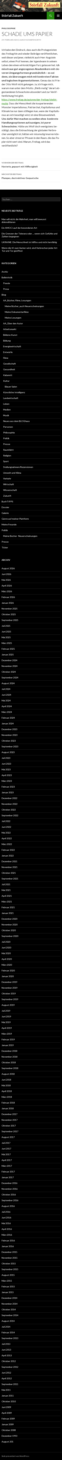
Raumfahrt (8, 449)
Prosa (6, 289)
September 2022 (10, 815)
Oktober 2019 (9, 993)
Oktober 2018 (9, 1062)
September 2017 (10, 1131)
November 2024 (9, 666)
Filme (5, 358)
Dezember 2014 (9, 1298)
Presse (6, 444)
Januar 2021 (8, 913)
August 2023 (8, 752)
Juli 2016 (6, 1211)
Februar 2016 (8, 1240)
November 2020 (9, 924)
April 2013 (7, 1355)
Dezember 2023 (9, 729)
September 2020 (10, 936)
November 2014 (9, 1303)
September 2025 (10, 620)
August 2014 (8, 1321)
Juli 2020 (6, 941)
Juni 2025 (6, 631)
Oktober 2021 (9, 872)
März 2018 (7, 1097)
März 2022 (7, 844)
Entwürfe (8, 352)
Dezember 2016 (9, 1183)
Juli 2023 (6, 758)
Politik (6, 438)
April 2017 (7, 1160)
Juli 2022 (6, 821)
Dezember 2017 (9, 1114)
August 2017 (8, 1137)
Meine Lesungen (13, 317)
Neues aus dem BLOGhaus (16, 421)
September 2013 (10, 1338)
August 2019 (8, 1005)
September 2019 (10, 999)
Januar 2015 (8, 1292)
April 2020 (7, 959)
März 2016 (7, 1234)
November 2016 (9, 1188)
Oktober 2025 (9, 614)
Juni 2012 (6, 1372)
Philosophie (8, 28)
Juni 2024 (6, 694)
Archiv (5, 271)
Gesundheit (9, 369)
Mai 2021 (6, 890)
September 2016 (10, 1200)
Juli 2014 (6, 1326)
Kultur (6, 380)
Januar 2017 (8, 1177)
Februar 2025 (8, 648)
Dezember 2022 (9, 798)
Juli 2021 (6, 884)
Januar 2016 (8, 1246)
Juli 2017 (6, 1142)
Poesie (6, 283)
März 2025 (7, 643)
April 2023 (7, 775)
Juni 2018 (6, 1079)
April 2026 (7, 585)
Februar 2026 (8, 597)
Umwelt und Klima (12, 472)
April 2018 (7, 1091)
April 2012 (7, 1378)
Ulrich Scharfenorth (30, 40)
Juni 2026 (6, 574)
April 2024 (7, 706)
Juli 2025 (6, 625)
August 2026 (8, 568)
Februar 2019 (8, 1039)
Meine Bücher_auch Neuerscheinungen (24, 306)
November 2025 (9, 608)
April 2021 (7, 895)
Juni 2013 (6, 1349)
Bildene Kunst (10, 335)
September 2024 (10, 677)
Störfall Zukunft (12, 15)
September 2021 (10, 878)
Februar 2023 (8, 786)
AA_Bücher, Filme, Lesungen (17, 300)
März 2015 (7, 1280)
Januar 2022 (8, 855)
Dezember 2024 (9, 660)
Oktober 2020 (9, 930)
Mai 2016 (6, 1223)
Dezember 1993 (9, 1435)
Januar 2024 (8, 723)
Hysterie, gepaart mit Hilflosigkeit (20, 164)
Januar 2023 (8, 792)
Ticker (5, 547)
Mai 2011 (6, 1390)
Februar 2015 (8, 1286)
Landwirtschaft (10, 398)
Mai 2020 (6, 953)
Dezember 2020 (9, 918)
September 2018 (10, 1068)
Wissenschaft (10, 490)
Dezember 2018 (9, 1051)
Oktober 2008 (9, 1430)
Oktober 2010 (9, 1401)
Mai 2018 (6, 1085)
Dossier (5, 507)
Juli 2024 (6, 689)
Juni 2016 (6, 1217)
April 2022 (7, 838)
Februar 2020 (8, 970)
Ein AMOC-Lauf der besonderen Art (19, 227)
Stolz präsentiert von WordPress (15, 1456)
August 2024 (8, 683)
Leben (6, 403)
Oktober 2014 (9, 1309)
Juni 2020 (6, 947)
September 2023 (10, 746)
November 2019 (9, 987)
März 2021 (7, 901)
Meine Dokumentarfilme (17, 312)
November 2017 (9, 1119)
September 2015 (10, 1269)
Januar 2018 (8, 1108)
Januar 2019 (8, 1045)
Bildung (7, 340)
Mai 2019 (6, 1022)
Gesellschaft (9, 363)
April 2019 (7, 1028)
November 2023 (9, 735)
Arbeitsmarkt (9, 329)
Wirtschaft (8, 484)
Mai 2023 (6, 769)
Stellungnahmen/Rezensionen (18, 467)
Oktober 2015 (9, 1263)
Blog (4, 294)
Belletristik (7, 277)
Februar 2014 (8, 1332)
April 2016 (7, 1229)
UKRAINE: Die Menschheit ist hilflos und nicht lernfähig (29, 242)
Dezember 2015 (9, 1252)
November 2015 (9, 1257)
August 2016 (8, 1206)
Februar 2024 (8, 717)
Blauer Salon (11, 386)
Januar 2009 (8, 1424)
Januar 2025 (8, 654)
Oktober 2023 (9, 740)
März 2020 (7, 964)
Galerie (5, 513)
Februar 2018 (8, 1102)
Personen (8, 426)
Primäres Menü (58, 15)
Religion (7, 455)
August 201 (7, 1441)
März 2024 (7, 712)
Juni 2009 (6, 1407)
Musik (6, 415)
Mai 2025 (6, 637)
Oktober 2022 (9, 809)
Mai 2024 (6, 700)
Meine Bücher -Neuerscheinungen (20, 536)
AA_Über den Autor (13, 323)
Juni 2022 (6, 827)
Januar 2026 (8, 602)
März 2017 (7, 1165)
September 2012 (10, 1367)
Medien (7, 409)
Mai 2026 (6, 579)
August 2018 (8, 1074)
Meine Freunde (9, 524)
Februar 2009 (8, 1418)
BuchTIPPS (7, 501)
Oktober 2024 (9, 671)
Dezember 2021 (9, 861)
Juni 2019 (6, 1016)
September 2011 (10, 1384)
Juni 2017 (6, 1148)
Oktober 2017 (9, 1125)
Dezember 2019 (9, 982)
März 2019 (7, 1033)
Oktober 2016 (9, 1194)
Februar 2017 (8, 1171)
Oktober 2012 (9, 1361)
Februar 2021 (8, 907)
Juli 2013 (6, 1344)
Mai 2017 (6, 1154)
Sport (6, 461)
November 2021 (9, 867)
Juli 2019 (6, 1010)
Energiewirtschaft (12, 346)
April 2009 (7, 1412)
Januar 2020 (8, 976)
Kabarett (7, 375)
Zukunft (7, 495)
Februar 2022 (8, 849)
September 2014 (10, 1315)
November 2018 (9, 1056)
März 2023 (7, 781)
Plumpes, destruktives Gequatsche (20, 176)
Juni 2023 (6, 763)
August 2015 (8, 1275)
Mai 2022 (6, 832)
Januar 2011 (8, 1395)
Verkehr (7, 478)
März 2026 (7, 591)
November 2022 (9, 804)
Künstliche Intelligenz (14, 392)
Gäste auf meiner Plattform (15, 518)
